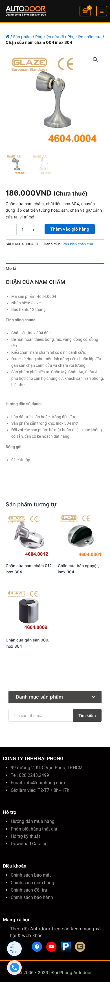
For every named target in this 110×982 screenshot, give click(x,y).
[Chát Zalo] (14, 948)
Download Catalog (29, 843)
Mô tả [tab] (11, 268)
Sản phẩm (22, 36)
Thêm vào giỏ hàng (69, 229)
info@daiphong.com (44, 782)
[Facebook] (37, 947)
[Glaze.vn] (80, 947)
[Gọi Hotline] (14, 967)
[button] (95, 60)
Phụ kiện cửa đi (49, 36)
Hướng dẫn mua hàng (32, 821)
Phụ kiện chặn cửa (84, 36)
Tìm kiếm (87, 715)
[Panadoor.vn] (66, 947)
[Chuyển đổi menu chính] (101, 11)
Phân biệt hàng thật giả (34, 829)
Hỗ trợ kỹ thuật (25, 836)
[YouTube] (51, 947)
